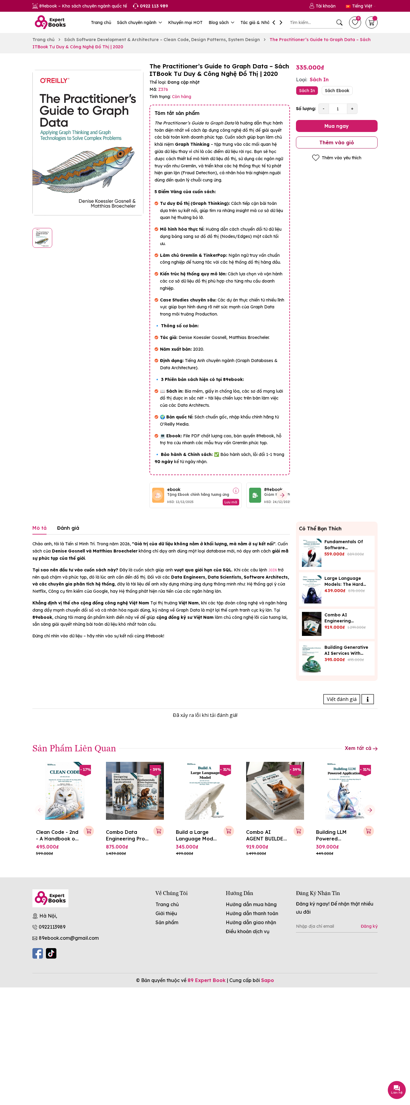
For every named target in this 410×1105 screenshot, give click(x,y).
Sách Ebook (337, 90)
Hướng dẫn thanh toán (252, 913)
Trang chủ (101, 22)
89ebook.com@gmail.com (69, 938)
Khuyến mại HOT (185, 22)
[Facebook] (37, 953)
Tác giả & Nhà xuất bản (264, 22)
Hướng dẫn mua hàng (251, 904)
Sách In (307, 90)
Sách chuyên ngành (137, 22)
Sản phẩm (166, 922)
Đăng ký (369, 926)
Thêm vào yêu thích (341, 157)
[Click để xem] (87, 142)
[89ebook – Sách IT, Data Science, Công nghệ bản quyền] (50, 22)
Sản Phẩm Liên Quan (74, 747)
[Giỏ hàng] (372, 22)
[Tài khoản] (322, 6)
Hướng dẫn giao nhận (251, 922)
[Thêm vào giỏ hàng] (88, 831)
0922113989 (52, 927)
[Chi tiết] (236, 491)
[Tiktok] (51, 953)
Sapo (267, 980)
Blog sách (219, 22)
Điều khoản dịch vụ (248, 931)
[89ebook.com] (50, 898)
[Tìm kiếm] (339, 22)
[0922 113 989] (150, 6)
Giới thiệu (166, 913)
